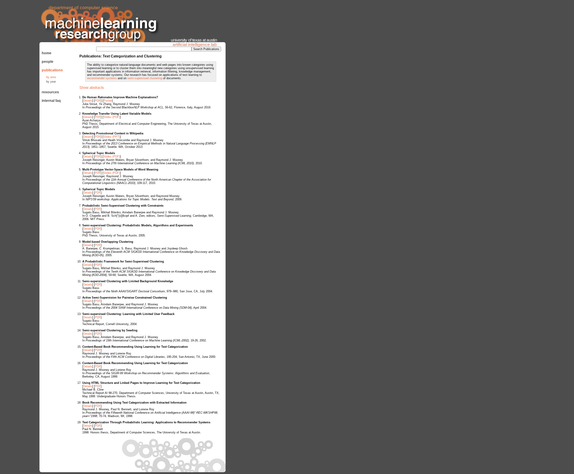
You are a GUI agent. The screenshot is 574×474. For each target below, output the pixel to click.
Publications (51, 70)
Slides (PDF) (111, 117)
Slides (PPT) (111, 136)
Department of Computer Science (83, 7)
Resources (50, 92)
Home (46, 53)
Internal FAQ (51, 101)
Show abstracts (91, 88)
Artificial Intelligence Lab (195, 44)
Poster (107, 100)
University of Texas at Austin (194, 40)
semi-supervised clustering (144, 78)
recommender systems (102, 78)
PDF (98, 100)
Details (87, 100)
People (47, 61)
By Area (51, 77)
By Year (51, 81)
